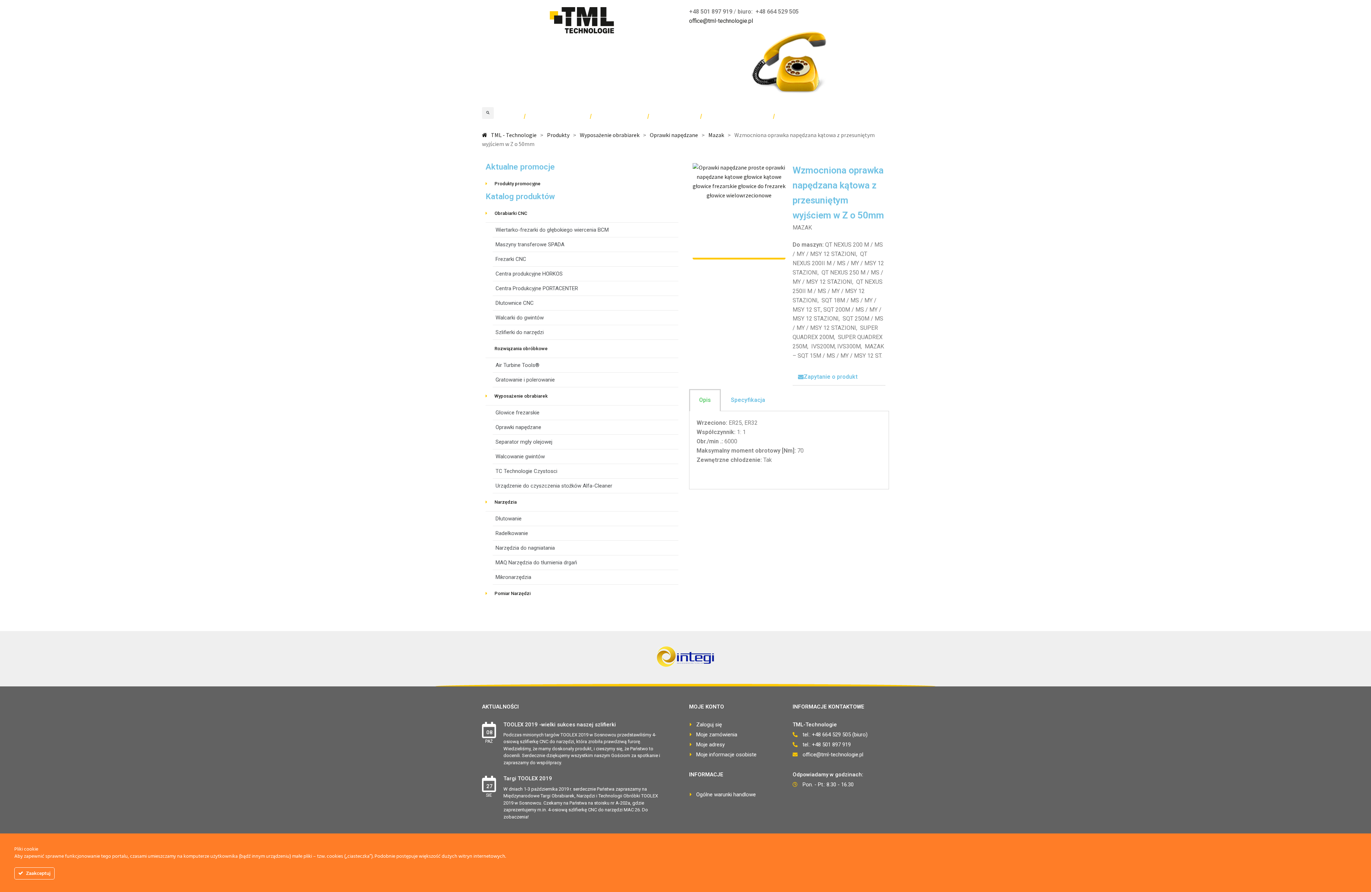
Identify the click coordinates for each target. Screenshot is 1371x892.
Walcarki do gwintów (520, 317)
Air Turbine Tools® (517, 365)
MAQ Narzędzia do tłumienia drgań (536, 562)
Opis (705, 400)
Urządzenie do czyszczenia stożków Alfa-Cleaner (554, 486)
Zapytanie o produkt (831, 376)
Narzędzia (505, 502)
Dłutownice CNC (515, 303)
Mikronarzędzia (513, 577)
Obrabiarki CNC (510, 213)
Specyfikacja (748, 400)
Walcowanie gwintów (520, 456)
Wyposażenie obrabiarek (521, 396)
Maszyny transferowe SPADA (530, 244)
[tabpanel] (789, 450)
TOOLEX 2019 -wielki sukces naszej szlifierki (559, 724)
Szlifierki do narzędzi (520, 332)
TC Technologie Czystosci (526, 471)
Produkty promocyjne (517, 183)
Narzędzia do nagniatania (525, 548)
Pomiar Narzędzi (512, 593)
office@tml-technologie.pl (721, 20)
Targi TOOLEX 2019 (527, 778)
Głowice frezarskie (517, 412)
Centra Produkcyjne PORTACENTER (537, 288)
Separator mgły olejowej (524, 442)
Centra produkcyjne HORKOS (529, 274)
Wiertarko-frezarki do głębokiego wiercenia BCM (552, 230)
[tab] (839, 376)
